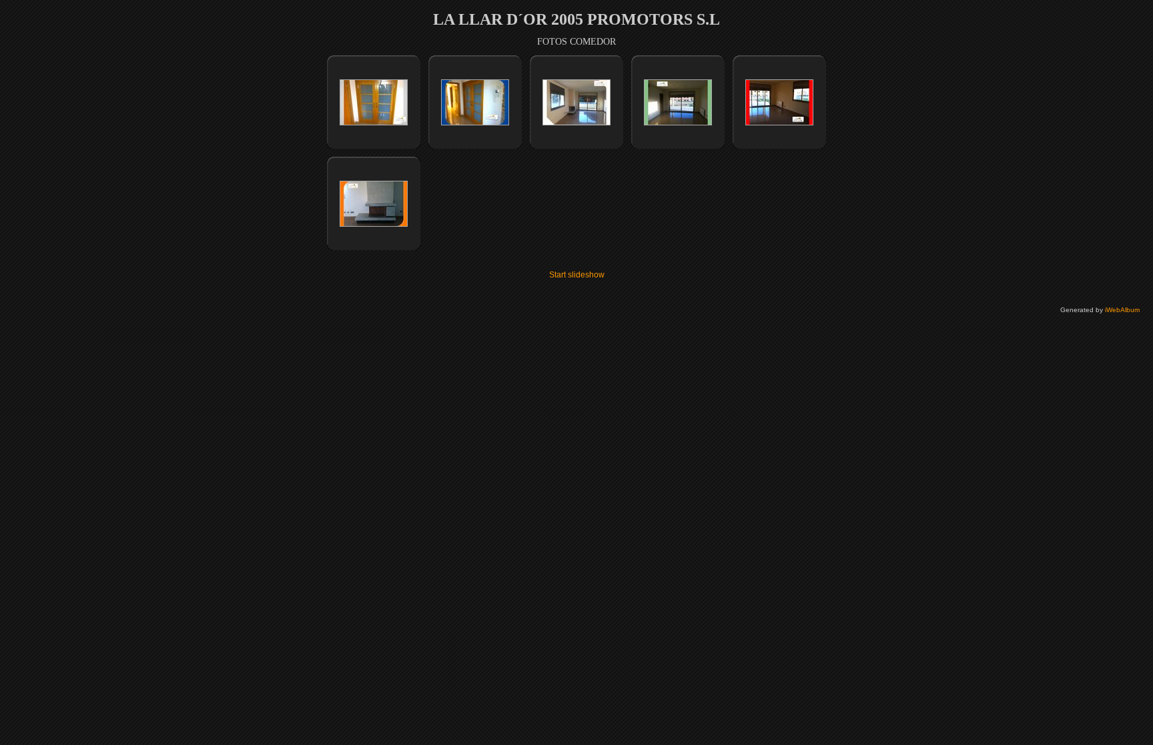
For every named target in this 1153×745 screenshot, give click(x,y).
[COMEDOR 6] (374, 224)
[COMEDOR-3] (576, 122)
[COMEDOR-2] (475, 122)
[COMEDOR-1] (374, 122)
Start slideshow (577, 274)
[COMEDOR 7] (779, 122)
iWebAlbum (1122, 309)
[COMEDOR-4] (678, 122)
